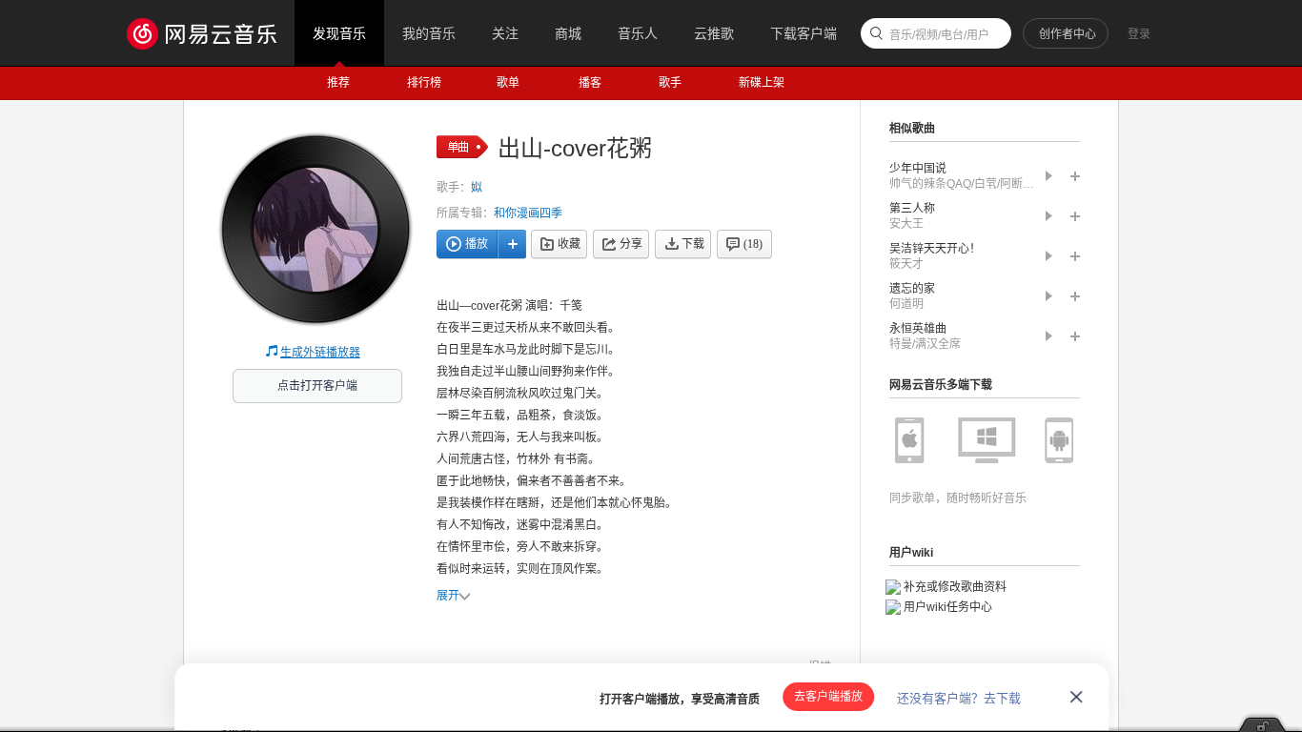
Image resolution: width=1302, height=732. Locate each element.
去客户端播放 (828, 696)
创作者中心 (1067, 34)
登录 (1139, 34)
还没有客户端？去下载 (959, 698)
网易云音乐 (211, 33)
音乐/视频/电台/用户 (939, 35)
